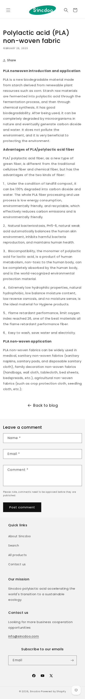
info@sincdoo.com (23, 636)
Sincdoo (35, 691)
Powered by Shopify (53, 691)
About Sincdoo (19, 536)
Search (13, 545)
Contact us (17, 564)
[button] (8, 10)
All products (17, 555)
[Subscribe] (72, 660)
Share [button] (11, 60)
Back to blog (45, 405)
